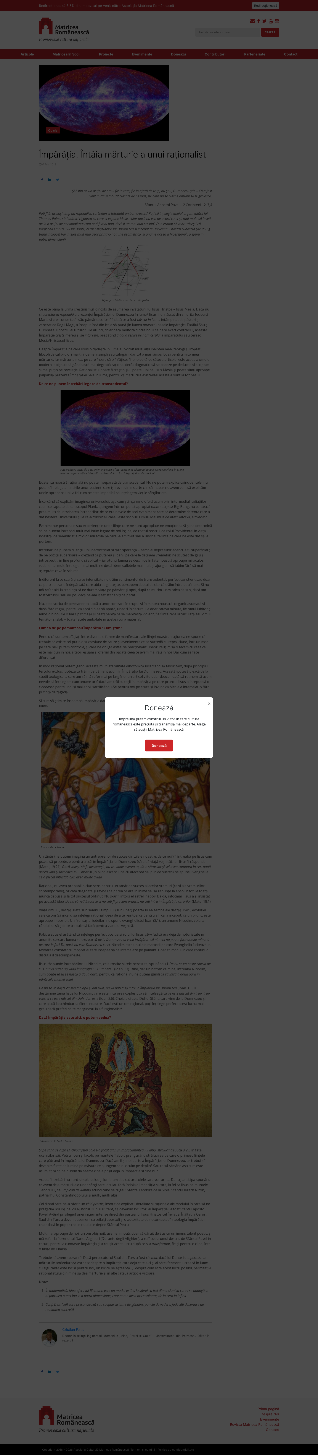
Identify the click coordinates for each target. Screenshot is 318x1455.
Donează (159, 745)
